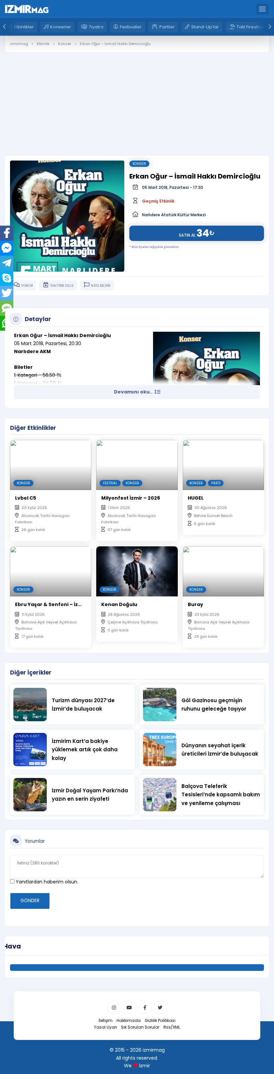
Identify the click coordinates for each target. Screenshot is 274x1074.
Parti (215, 483)
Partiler (167, 27)
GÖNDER (29, 900)
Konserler (60, 27)
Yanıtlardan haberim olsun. (46, 881)
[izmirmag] (26, 8)
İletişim (106, 1020)
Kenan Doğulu (119, 604)
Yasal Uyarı (105, 1027)
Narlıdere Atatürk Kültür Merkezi (174, 215)
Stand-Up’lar (205, 27)
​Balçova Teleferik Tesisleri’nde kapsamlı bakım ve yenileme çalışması (220, 795)
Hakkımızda (129, 1020)
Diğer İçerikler (30, 672)
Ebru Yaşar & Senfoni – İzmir (51, 604)
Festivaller (131, 27)
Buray (195, 604)
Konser (139, 163)
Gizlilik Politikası (160, 1020)
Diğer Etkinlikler (33, 428)
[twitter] (160, 1007)
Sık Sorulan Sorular (140, 1027)
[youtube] (129, 1007)
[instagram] (114, 1007)
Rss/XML (171, 1027)
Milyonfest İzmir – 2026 (130, 498)
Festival (110, 483)
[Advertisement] (137, 99)
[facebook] (144, 1007)
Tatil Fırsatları (250, 27)
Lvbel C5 (25, 498)
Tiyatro (96, 27)
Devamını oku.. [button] (133, 391)
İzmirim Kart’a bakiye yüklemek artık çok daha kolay (85, 750)
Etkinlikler (24, 27)
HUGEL (195, 498)
